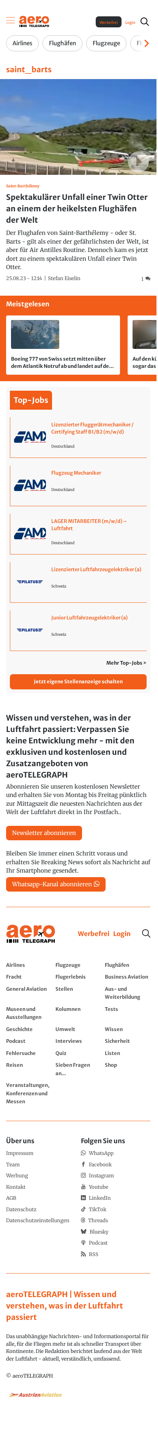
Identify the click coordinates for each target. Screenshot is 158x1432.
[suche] (144, 21)
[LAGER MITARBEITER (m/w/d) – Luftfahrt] (78, 534)
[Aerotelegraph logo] (34, 21)
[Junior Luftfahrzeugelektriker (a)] (78, 630)
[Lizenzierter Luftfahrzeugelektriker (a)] (78, 582)
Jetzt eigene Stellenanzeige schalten (78, 681)
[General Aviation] (29, 993)
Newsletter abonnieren (44, 832)
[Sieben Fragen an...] (78, 1069)
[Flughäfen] (127, 965)
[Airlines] (29, 965)
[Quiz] (78, 1053)
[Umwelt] (78, 1029)
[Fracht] (29, 977)
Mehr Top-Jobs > (126, 663)
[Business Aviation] (127, 977)
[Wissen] (127, 1029)
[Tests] (127, 1013)
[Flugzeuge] (78, 965)
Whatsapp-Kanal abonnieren (52, 884)
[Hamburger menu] (10, 21)
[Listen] (127, 1053)
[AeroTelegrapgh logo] (30, 934)
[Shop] (127, 1069)
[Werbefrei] (93, 934)
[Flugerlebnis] (78, 977)
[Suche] (146, 933)
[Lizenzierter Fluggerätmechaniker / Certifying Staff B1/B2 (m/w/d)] (78, 437)
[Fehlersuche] (29, 1053)
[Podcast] (29, 1041)
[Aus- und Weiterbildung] (127, 993)
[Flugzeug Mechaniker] (78, 486)
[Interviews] (78, 1041)
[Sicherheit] (127, 1041)
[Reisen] (29, 1069)
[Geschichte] (29, 1029)
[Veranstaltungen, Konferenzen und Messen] (29, 1093)
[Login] (122, 934)
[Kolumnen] (78, 1013)
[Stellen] (78, 993)
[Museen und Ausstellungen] (29, 1013)
